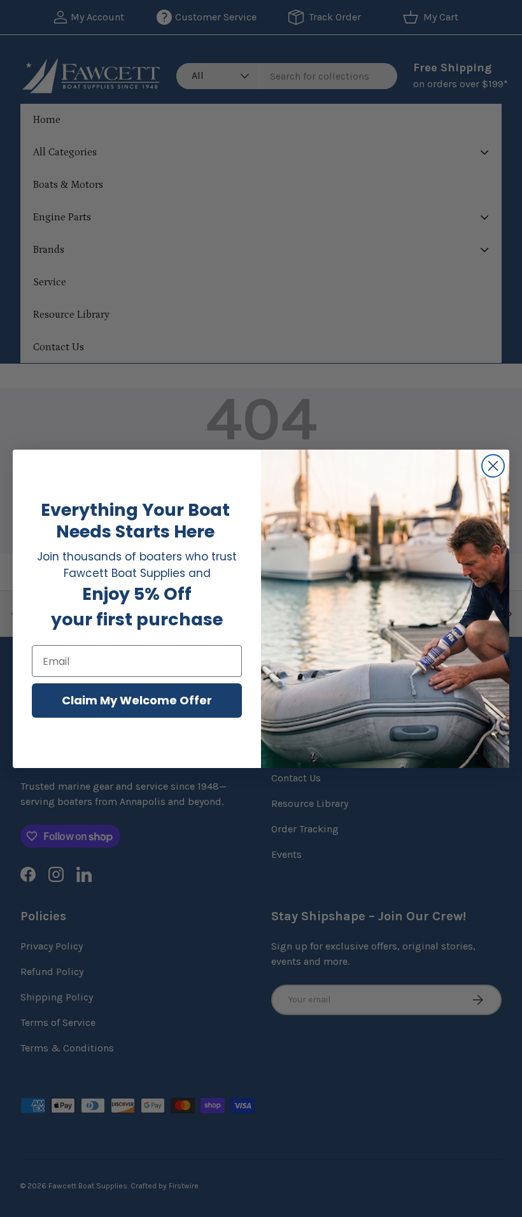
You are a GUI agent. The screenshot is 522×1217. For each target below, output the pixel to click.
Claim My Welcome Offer (137, 700)
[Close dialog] (493, 466)
